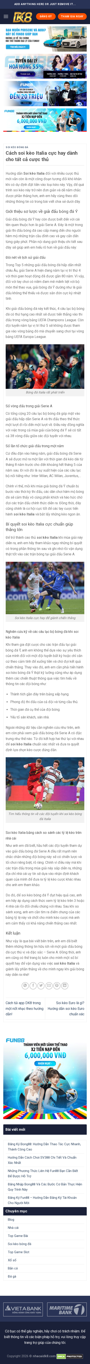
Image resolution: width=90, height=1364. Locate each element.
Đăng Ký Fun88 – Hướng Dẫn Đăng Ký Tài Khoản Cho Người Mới (42, 1200)
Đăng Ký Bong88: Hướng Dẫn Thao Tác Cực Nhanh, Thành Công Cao (44, 1146)
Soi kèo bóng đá (17, 147)
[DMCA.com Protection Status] (70, 1356)
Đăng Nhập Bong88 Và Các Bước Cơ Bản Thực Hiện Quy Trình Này (45, 1187)
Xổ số (12, 1260)
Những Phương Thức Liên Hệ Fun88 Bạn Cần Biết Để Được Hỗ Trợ (43, 1173)
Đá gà (12, 1276)
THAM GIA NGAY (72, 16)
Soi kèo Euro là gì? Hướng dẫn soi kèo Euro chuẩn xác (66, 1008)
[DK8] (22, 16)
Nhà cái (13, 1228)
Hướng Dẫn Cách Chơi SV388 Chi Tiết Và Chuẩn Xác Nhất (42, 1160)
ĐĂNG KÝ (46, 16)
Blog (11, 1220)
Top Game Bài (18, 1236)
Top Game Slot (18, 1252)
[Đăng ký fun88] (45, 1077)
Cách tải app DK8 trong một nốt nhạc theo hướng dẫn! (24, 1008)
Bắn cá (13, 1268)
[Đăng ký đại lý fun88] (45, 39)
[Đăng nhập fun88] (45, 120)
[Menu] (6, 16)
